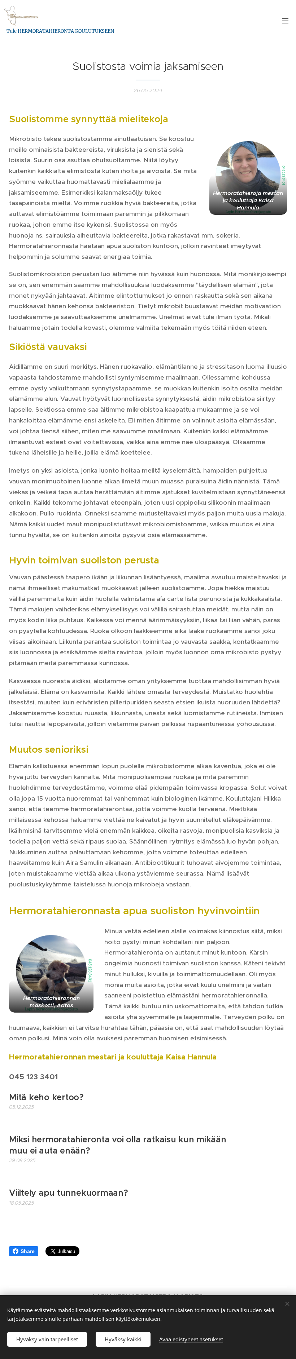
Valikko (285, 20)
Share (28, 1251)
